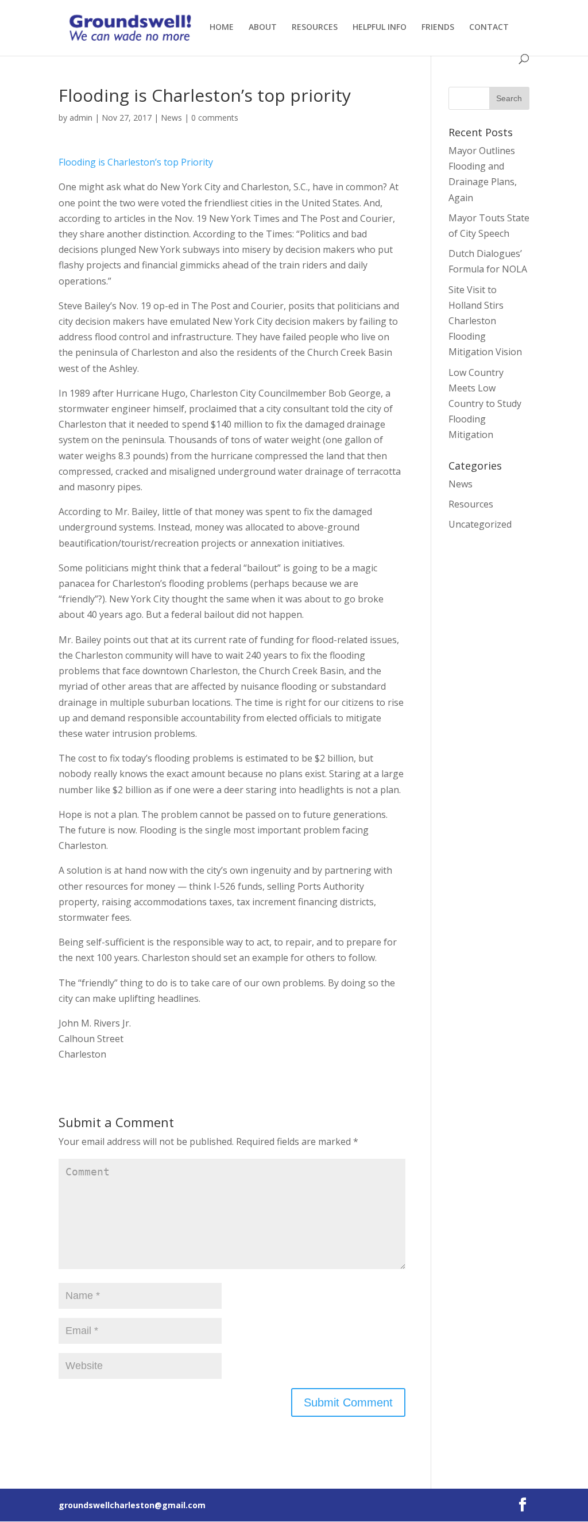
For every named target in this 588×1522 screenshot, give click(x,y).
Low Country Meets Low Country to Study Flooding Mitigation (484, 403)
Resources (470, 504)
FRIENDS (437, 27)
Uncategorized (480, 524)
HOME (222, 27)
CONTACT (489, 27)
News (171, 117)
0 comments (214, 117)
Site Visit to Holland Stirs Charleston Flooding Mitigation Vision (485, 321)
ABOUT (263, 27)
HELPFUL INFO (380, 27)
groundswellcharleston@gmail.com (132, 1505)
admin (80, 117)
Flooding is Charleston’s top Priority (136, 162)
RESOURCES (315, 27)
